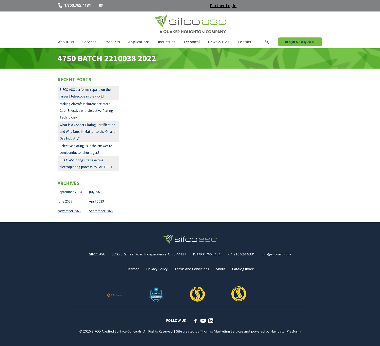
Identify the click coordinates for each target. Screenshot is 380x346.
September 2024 (70, 192)
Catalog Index (243, 269)
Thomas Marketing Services (221, 331)
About (220, 269)
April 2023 (96, 201)
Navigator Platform (285, 331)
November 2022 (69, 211)
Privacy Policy (157, 269)
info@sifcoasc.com (276, 254)
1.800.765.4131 (209, 254)
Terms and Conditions (191, 269)
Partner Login (223, 5)
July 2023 (95, 192)
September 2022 (101, 211)
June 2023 (65, 201)
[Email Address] (101, 5)
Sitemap (133, 269)
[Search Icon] (267, 42)
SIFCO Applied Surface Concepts (117, 331)
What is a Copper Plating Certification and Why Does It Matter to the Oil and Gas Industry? (88, 131)
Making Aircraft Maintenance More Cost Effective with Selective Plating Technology (86, 110)
